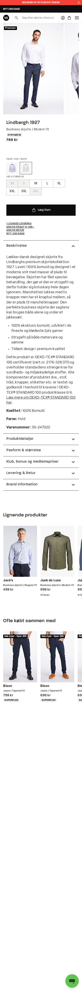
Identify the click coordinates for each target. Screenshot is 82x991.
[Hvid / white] (26, 168)
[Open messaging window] (72, 981)
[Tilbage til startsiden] (6, 18)
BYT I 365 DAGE (11, 9)
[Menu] (77, 18)
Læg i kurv (44, 210)
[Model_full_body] (33, 68)
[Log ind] (63, 17)
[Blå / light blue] (12, 168)
